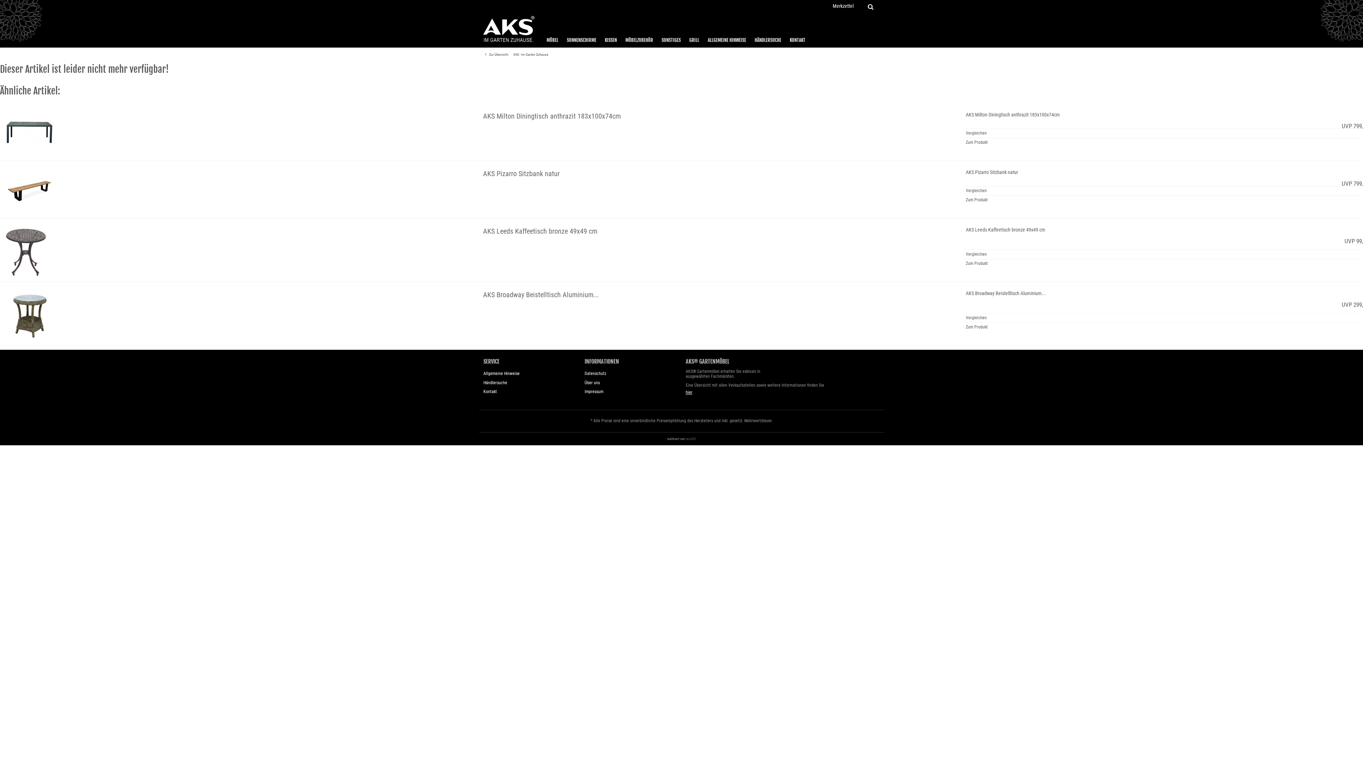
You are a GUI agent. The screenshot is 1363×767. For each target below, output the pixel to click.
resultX (691, 439)
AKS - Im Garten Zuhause (530, 54)
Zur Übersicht (498, 54)
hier (689, 392)
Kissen (611, 40)
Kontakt (797, 40)
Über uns (592, 382)
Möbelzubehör (639, 40)
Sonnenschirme (581, 40)
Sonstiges (671, 40)
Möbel (552, 40)
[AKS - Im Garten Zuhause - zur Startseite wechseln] (509, 29)
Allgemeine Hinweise (727, 40)
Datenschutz (595, 373)
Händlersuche (768, 40)
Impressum (594, 391)
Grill (694, 40)
